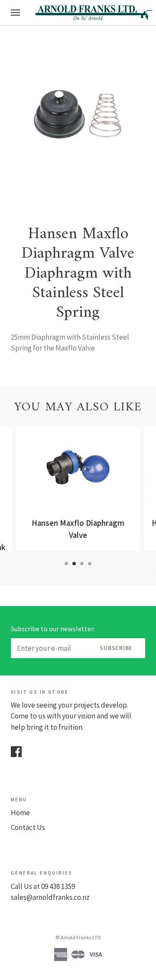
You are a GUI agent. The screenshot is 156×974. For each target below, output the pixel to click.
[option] (78, 114)
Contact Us (28, 827)
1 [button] (66, 563)
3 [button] (82, 563)
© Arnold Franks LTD (78, 937)
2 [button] (74, 563)
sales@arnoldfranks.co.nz (50, 897)
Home (20, 812)
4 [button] (89, 563)
